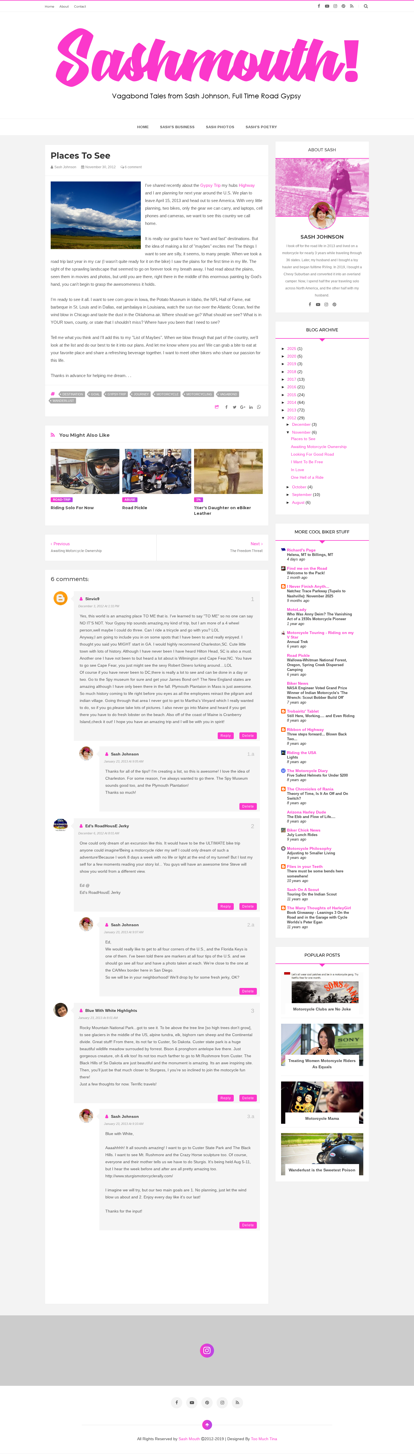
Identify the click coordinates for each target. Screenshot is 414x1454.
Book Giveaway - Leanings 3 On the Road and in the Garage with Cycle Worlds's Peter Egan (318, 917)
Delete (248, 736)
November (302, 432)
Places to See (303, 438)
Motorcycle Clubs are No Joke (322, 1009)
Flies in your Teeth (305, 866)
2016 (292, 387)
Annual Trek (297, 642)
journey (141, 394)
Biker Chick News (303, 830)
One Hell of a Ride (307, 477)
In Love (297, 469)
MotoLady (296, 609)
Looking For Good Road (312, 454)
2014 (292, 402)
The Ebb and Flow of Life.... (311, 817)
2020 (292, 356)
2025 (292, 348)
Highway (247, 185)
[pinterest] (343, 6)
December (302, 424)
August (299, 502)
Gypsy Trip (210, 185)
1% (198, 499)
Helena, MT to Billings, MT (310, 555)
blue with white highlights (111, 1010)
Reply (226, 736)
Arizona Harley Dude (306, 812)
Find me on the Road (307, 568)
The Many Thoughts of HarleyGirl (319, 908)
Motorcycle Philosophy (309, 848)
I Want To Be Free (307, 462)
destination (73, 394)
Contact (80, 6)
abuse (129, 499)
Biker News (297, 683)
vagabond (228, 394)
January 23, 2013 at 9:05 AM (123, 761)
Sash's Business (177, 127)
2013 (292, 410)
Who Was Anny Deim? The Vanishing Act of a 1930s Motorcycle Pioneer (319, 616)
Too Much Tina (264, 1439)
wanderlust (63, 400)
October (300, 487)
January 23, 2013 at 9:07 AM (123, 932)
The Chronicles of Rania (310, 789)
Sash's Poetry (261, 127)
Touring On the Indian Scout (312, 894)
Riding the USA (301, 752)
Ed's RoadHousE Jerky (107, 826)
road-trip (61, 499)
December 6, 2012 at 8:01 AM (98, 833)
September (302, 494)
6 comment (133, 167)
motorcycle (168, 394)
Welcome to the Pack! (306, 573)
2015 (292, 395)
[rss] (351, 6)
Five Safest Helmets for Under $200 (317, 775)
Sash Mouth (190, 1439)
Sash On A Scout (303, 889)
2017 (292, 379)
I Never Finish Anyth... (308, 586)
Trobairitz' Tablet (303, 711)
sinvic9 (92, 599)
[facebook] (318, 6)
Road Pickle (134, 507)
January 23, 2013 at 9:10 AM (123, 1123)
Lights (292, 757)
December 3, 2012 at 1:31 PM (98, 606)
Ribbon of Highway (305, 729)
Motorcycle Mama (322, 1118)
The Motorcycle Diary (307, 770)
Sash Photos (220, 127)
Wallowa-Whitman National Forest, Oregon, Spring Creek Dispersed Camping (317, 665)
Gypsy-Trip (117, 394)
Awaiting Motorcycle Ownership (319, 446)
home (143, 127)
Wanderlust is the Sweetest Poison (322, 1170)
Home (49, 6)
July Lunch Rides (302, 835)
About (64, 6)
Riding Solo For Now (72, 507)
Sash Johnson (125, 754)
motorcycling (199, 394)
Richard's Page (301, 550)
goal (95, 394)
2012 (292, 418)
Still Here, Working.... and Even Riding (321, 716)
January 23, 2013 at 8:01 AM (98, 1017)
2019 (292, 364)
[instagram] (335, 6)
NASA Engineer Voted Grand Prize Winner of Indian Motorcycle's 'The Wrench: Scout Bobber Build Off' (317, 693)
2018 (292, 371)
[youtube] (327, 6)
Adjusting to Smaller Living (311, 853)
